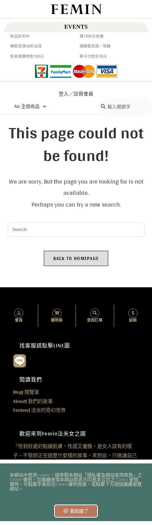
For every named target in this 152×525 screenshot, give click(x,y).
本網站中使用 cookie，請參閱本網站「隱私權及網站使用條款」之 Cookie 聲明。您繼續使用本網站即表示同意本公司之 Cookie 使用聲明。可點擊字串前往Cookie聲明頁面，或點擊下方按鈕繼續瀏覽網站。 (76, 482)
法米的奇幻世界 (39, 410)
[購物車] (57, 313)
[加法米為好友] (19, 360)
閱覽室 (26, 392)
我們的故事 (33, 401)
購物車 (57, 320)
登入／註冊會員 (76, 93)
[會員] (18, 313)
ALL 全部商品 (27, 106)
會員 (19, 320)
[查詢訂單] (94, 313)
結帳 (133, 320)
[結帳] (133, 313)
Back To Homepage (76, 258)
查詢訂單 (95, 320)
